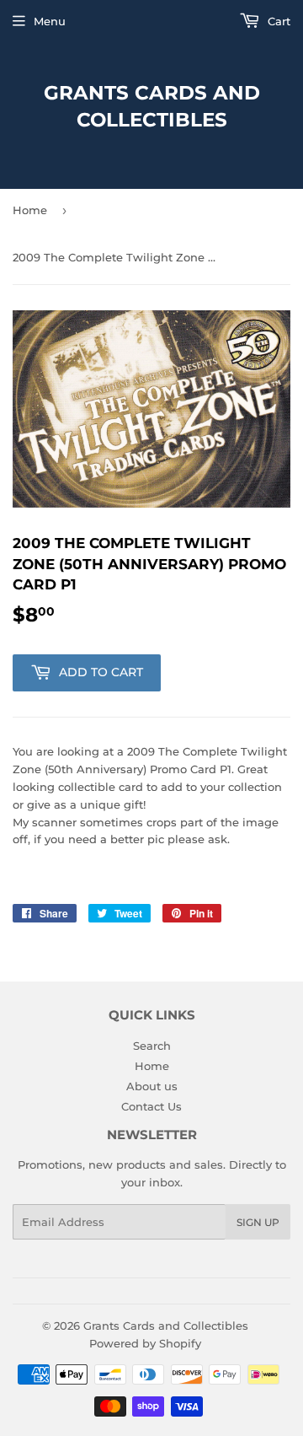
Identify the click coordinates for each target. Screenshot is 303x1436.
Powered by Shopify (145, 1343)
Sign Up (258, 1222)
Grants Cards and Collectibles (152, 106)
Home (30, 210)
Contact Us (151, 1106)
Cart (277, 21)
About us (152, 1086)
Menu (50, 21)
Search (152, 1045)
